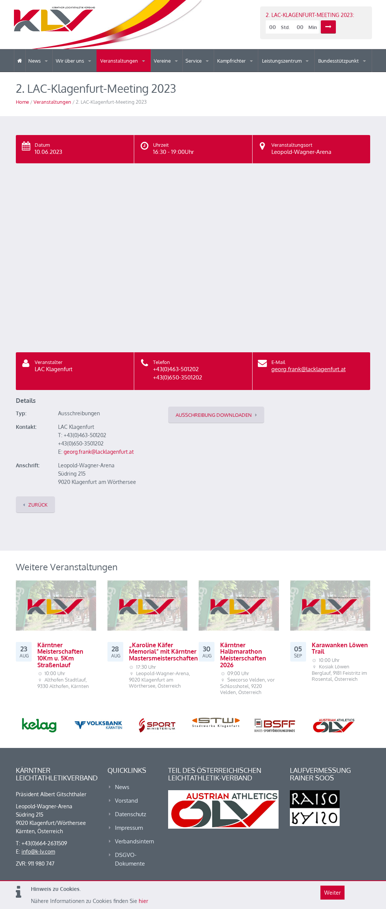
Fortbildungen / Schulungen (250, 70)
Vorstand (126, 800)
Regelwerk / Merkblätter (248, 69)
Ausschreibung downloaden (214, 415)
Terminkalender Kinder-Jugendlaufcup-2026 (132, 69)
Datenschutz (130, 814)
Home (22, 102)
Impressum (129, 827)
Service (194, 61)
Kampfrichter (232, 61)
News (35, 61)
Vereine (163, 61)
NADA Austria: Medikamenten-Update (86, 68)
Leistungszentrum (282, 61)
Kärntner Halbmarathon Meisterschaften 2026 (243, 655)
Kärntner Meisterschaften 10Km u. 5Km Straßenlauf (60, 655)
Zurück (37, 505)
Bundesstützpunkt (339, 61)
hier (143, 901)
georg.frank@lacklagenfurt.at (308, 369)
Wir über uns (70, 61)
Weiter (332, 892)
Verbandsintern (134, 841)
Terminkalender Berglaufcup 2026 (133, 70)
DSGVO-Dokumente (130, 859)
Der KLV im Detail (82, 71)
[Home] (19, 60)
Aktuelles (232, 71)
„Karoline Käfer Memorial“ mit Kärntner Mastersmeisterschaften (163, 651)
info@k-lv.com (38, 851)
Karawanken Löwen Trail (340, 648)
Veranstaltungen (119, 61)
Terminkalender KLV (129, 71)
